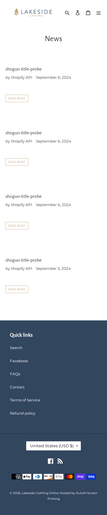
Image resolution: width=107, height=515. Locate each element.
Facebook (19, 361)
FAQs (15, 373)
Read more (16, 98)
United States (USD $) (52, 445)
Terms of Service (25, 400)
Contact (17, 387)
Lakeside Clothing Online (40, 493)
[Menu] (98, 12)
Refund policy (22, 413)
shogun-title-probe (23, 69)
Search (16, 347)
